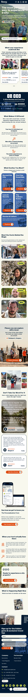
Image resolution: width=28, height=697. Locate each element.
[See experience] (10, 71)
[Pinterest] (3, 685)
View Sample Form (9, 524)
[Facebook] (6, 685)
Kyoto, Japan (9, 21)
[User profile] (21, 2)
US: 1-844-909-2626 (11, 672)
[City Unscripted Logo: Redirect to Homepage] (4, 2)
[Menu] (26, 2)
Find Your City (9, 580)
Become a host (17, 658)
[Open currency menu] (23, 2)
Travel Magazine (6, 660)
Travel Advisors (17, 660)
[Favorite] (17, 61)
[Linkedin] (24, 685)
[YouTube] (10, 685)
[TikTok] (14, 685)
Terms (3, 688)
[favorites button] (16, 2)
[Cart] (18, 2)
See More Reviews (13, 472)
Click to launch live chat (9, 678)
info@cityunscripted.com (9, 669)
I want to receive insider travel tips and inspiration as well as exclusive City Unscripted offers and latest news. (15, 644)
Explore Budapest (13, 360)
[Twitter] (21, 685)
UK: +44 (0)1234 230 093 (9, 675)
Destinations (5, 658)
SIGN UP (6, 648)
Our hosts (4, 663)
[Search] (24, 38)
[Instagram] (17, 685)
